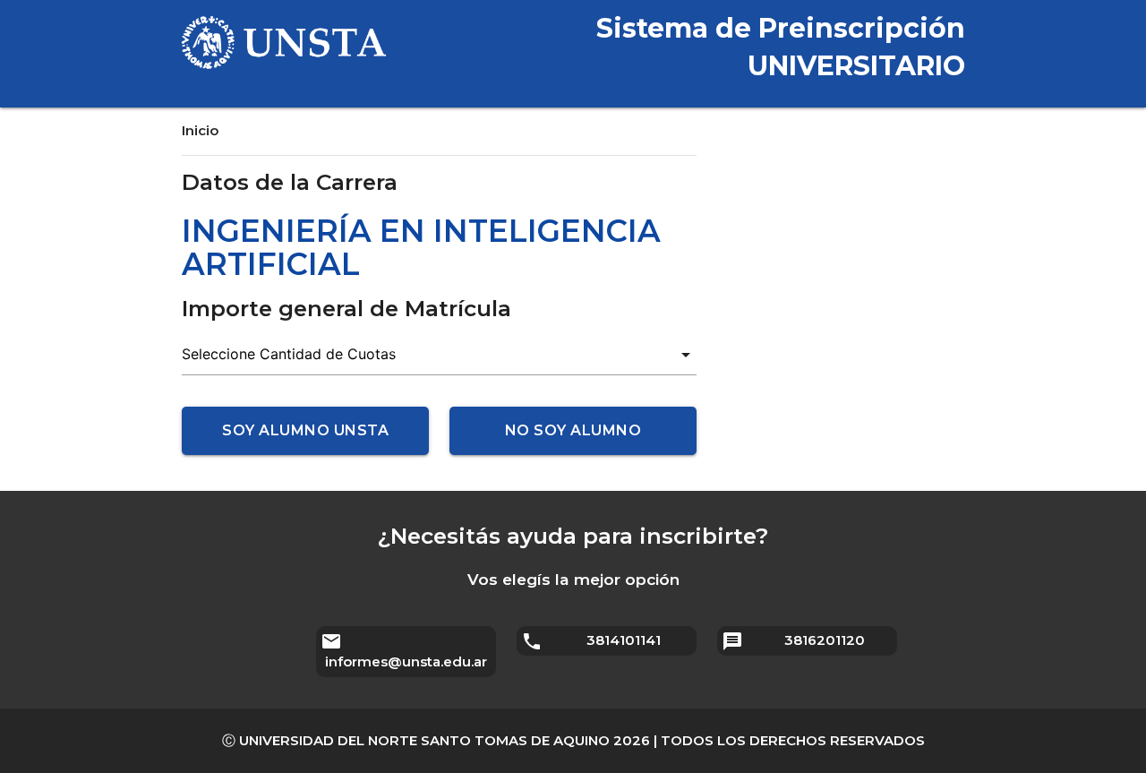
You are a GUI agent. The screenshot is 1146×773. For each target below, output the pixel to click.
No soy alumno (573, 430)
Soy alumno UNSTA (305, 430)
